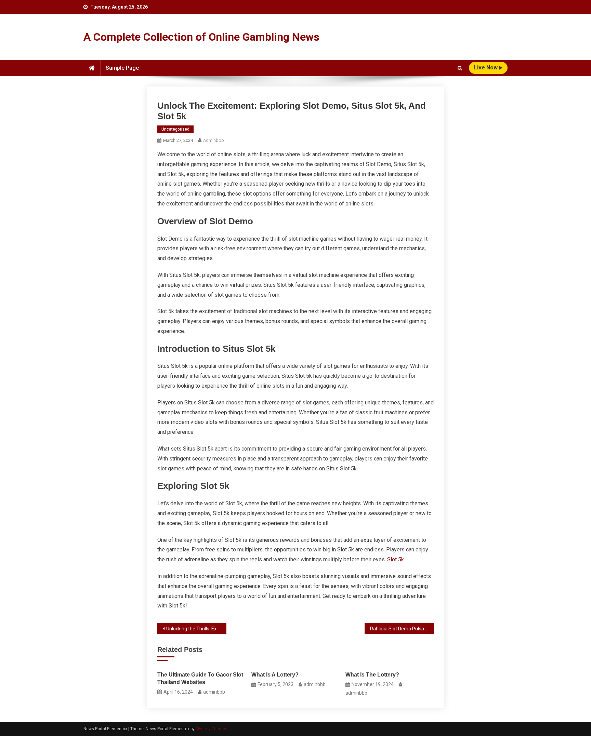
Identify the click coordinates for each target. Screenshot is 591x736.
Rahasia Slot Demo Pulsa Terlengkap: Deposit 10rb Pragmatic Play (402, 628)
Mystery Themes (211, 728)
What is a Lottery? (275, 675)
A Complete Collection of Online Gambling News (201, 36)
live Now (486, 67)
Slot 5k (395, 559)
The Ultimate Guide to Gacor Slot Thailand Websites (200, 678)
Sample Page (122, 68)
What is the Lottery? (372, 675)
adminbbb (213, 140)
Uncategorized (175, 129)
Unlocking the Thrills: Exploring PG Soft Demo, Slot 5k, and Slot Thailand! (196, 628)
